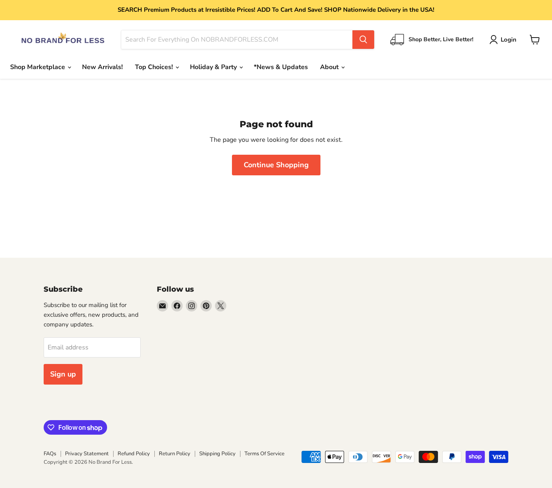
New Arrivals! (102, 67)
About (330, 67)
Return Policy (174, 453)
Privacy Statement (87, 453)
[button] (504, 39)
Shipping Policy (217, 453)
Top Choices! (155, 67)
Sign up (63, 374)
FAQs (50, 453)
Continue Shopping (276, 165)
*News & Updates (281, 67)
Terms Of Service (264, 453)
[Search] (363, 39)
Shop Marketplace (38, 67)
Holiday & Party (214, 67)
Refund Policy (134, 453)
